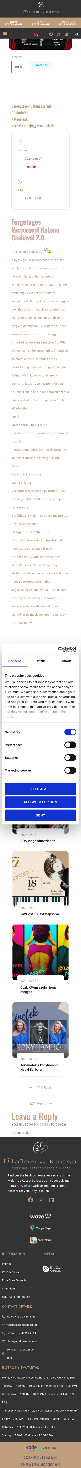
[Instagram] (59, 34)
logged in (42, 1124)
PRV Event (44, 1088)
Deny (40, 815)
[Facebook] (51, 34)
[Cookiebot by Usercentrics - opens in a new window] (58, 649)
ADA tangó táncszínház (37, 841)
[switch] (70, 744)
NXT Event (37, 1104)
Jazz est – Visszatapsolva (39, 914)
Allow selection (40, 802)
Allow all (40, 788)
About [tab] (66, 660)
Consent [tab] (14, 660)
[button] (5, 33)
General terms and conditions (40, 1464)
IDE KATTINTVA (22, 623)
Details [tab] (41, 660)
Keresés (16, 57)
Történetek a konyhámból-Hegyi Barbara (40, 1067)
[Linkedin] (66, 34)
